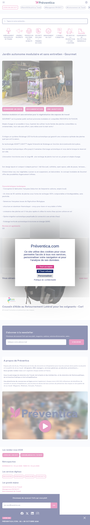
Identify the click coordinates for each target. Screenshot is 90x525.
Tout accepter (46, 267)
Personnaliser (45, 276)
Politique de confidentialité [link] (45, 280)
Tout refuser (46, 271)
